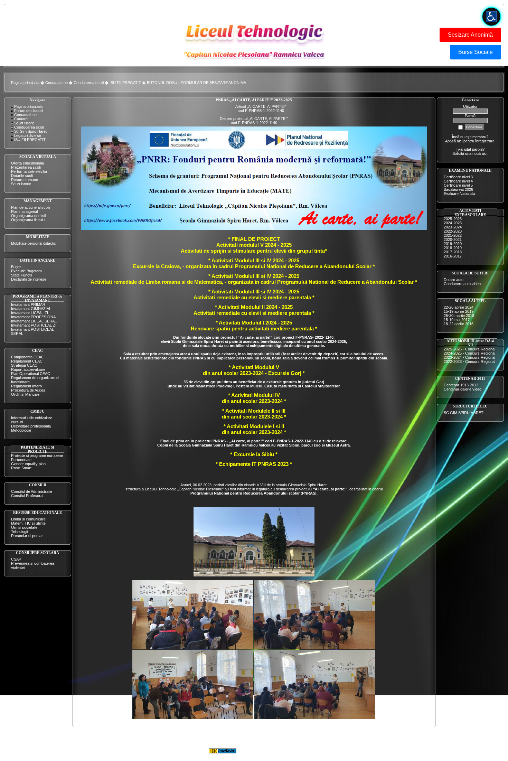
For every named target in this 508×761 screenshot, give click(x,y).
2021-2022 (453, 235)
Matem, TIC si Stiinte (28, 523)
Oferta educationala (27, 163)
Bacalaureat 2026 (458, 189)
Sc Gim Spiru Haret (30, 131)
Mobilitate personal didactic (33, 243)
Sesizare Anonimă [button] (470, 35)
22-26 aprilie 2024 (458, 307)
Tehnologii (19, 531)
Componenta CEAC (27, 357)
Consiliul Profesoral (27, 496)
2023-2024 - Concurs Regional (469, 357)
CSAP (16, 559)
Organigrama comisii (28, 216)
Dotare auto (453, 280)
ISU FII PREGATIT (125, 83)
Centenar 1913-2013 (461, 385)
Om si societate (24, 527)
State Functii (21, 275)
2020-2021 (453, 239)
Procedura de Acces (28, 390)
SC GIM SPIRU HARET (463, 413)
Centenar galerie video (462, 389)
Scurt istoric (21, 184)
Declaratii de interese (28, 279)
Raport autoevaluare (28, 369)
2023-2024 (453, 227)
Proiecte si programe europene (37, 455)
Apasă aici (453, 141)
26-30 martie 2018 (459, 315)
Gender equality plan (28, 464)
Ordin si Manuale (25, 394)
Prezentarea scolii (26, 167)
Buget (16, 267)
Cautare (21, 119)
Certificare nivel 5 (458, 185)
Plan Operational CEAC (30, 374)
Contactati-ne (56, 83)
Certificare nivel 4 (458, 181)
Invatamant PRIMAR (28, 304)
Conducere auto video (462, 284)
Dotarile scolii (22, 175)
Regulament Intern (26, 386)
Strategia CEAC (24, 365)
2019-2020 (453, 244)
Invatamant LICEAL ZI (29, 313)
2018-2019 (453, 248)
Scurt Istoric (24, 123)
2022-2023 (453, 231)
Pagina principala (25, 83)
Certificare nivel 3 (458, 177)
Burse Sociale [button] (475, 52)
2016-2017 (453, 256)
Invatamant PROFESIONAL (34, 317)
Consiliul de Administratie (31, 491)
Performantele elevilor (29, 171)
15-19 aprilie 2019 (458, 311)
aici (484, 153)
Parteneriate (21, 460)
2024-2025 (453, 223)
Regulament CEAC (27, 361)
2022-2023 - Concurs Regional (469, 361)
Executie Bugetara (26, 271)
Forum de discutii (28, 111)
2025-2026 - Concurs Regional (469, 349)
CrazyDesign (309, 751)
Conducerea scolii (89, 83)
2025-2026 (453, 219)
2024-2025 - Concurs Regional (469, 353)
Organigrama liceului (28, 220)
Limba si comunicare (28, 519)
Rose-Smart (21, 468)
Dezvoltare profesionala (31, 426)
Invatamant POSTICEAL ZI (33, 325)
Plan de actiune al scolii (30, 207)
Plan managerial (24, 211)
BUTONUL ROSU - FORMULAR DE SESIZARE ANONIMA (196, 83)
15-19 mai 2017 (457, 320)
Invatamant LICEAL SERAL (34, 321)
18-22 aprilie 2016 (458, 324)
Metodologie (21, 430)
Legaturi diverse (27, 135)
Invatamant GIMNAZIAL (31, 309)
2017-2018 (453, 252)
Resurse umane (24, 180)
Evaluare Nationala (459, 193)
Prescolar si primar (27, 536)
